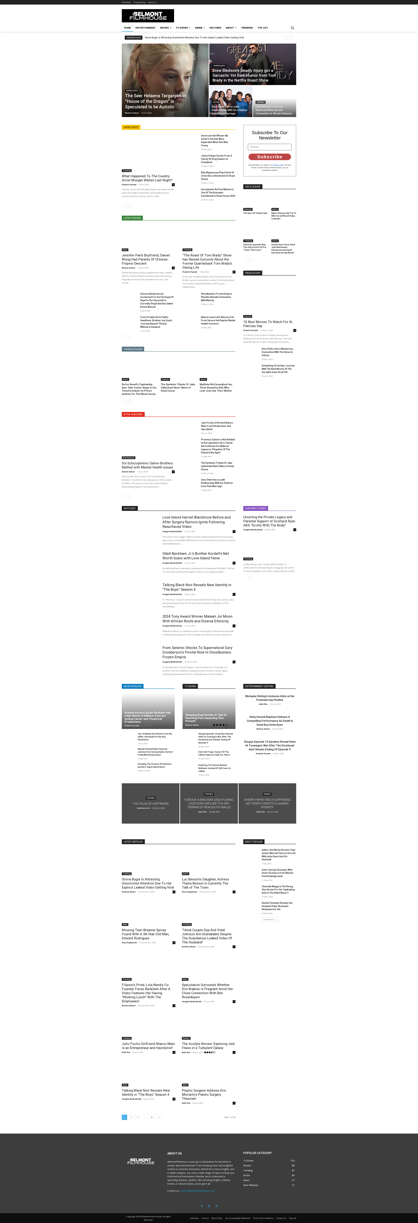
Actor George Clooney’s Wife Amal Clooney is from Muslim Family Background (277, 872)
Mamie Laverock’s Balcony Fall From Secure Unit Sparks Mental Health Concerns (218, 320)
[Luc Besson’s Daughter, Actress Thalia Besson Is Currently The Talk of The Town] (208, 861)
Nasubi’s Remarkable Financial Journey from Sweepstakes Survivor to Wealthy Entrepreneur (155, 752)
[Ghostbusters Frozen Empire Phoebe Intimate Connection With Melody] (190, 297)
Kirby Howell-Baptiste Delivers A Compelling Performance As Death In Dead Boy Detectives (270, 720)
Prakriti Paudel (129, 184)
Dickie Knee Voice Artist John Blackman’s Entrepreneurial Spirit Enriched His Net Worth (283, 248)
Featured (248, 209)
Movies (267, 794)
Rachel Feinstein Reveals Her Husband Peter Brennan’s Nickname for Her (277, 906)
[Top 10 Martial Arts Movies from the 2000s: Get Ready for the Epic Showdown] (128, 737)
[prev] (286, 38)
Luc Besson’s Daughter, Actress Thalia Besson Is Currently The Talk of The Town (205, 883)
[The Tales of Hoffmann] (150, 803)
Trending (261, 102)
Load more (269, 919)
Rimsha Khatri (129, 892)
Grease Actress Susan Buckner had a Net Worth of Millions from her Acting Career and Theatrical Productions (147, 717)
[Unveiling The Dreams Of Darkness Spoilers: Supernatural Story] (128, 768)
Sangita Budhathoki (172, 531)
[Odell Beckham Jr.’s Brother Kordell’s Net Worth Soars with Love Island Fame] (140, 564)
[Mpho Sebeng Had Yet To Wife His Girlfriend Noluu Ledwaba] (283, 202)
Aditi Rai (263, 704)
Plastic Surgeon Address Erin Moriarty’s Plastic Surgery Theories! (204, 1095)
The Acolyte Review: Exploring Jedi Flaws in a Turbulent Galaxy (208, 1046)
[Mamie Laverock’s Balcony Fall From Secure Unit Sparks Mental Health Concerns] (190, 321)
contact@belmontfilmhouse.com (197, 1190)
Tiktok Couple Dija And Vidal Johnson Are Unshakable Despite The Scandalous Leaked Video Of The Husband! (207, 936)
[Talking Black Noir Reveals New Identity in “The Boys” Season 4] (140, 595)
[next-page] (129, 206)
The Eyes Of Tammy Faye (255, 213)
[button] (292, 28)
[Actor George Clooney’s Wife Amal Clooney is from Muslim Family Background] (251, 873)
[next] (291, 38)
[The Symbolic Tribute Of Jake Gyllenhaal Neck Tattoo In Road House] (179, 368)
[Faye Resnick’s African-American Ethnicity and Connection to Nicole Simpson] (274, 101)
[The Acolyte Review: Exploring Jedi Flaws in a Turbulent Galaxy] (208, 1026)
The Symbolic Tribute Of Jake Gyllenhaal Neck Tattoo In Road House (178, 387)
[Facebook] (202, 1206)
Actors (216, 102)
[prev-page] (124, 206)
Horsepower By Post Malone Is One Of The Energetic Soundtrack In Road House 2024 (218, 192)
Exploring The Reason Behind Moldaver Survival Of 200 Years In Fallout (214, 768)
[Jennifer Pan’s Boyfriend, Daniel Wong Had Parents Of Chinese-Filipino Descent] (148, 238)
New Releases (132, 91)
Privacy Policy (279, 165)
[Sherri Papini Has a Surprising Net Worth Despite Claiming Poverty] (267, 803)
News (125, 250)
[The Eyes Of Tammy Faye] (255, 202)
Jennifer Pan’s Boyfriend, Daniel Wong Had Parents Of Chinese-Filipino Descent (146, 259)
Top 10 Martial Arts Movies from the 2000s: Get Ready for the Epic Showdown (155, 737)
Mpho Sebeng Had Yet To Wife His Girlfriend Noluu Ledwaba (283, 216)
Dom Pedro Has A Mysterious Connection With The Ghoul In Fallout (277, 352)
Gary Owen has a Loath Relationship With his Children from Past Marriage (217, 483)
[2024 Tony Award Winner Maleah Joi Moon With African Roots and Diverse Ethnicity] (140, 627)
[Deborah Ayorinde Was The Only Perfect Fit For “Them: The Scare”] (255, 233)
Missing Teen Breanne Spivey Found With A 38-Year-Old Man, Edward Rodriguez (145, 934)
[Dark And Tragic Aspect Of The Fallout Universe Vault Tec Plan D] (189, 755)
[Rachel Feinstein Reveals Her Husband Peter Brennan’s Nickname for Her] (251, 907)
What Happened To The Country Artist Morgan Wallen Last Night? (147, 178)
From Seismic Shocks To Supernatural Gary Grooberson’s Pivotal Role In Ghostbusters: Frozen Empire (197, 652)
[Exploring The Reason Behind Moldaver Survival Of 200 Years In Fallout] (189, 769)
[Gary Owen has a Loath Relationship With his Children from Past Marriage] (230, 101)
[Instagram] (209, 1206)
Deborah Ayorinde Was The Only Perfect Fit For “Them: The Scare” (254, 247)
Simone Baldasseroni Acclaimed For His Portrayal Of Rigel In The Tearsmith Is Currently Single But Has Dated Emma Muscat (157, 300)
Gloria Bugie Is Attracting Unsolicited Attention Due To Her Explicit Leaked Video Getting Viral (194, 37)
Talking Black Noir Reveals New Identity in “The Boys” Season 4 (146, 1093)
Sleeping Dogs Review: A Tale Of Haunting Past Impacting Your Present (205, 718)
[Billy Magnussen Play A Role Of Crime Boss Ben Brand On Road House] (190, 176)
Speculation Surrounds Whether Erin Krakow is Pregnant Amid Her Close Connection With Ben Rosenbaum (207, 991)
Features (165, 379)
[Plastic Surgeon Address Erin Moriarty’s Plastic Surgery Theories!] (208, 1073)
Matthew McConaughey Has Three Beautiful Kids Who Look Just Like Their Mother (216, 387)
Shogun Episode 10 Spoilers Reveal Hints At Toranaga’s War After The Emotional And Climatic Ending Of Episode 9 (270, 745)
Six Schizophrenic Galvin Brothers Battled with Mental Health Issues (147, 465)
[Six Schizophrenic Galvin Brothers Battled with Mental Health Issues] (148, 440)
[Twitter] (216, 1206)
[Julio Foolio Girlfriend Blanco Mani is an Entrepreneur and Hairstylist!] (190, 426)
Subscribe (269, 156)
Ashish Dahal (128, 471)
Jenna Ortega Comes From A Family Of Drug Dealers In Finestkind (216, 159)
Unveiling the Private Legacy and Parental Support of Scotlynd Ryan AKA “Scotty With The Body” (269, 521)
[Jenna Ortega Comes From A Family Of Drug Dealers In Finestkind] (190, 159)
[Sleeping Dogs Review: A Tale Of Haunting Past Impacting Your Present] (209, 711)
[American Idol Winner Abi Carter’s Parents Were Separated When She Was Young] (190, 139)
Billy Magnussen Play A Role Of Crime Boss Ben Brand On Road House (218, 175)
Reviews (186, 1038)
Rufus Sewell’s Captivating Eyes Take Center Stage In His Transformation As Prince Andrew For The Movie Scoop (139, 389)
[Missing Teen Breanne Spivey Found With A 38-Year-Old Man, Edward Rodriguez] (148, 912)
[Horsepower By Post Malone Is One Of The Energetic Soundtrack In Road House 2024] (190, 193)
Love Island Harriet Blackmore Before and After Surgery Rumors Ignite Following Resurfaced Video (196, 522)
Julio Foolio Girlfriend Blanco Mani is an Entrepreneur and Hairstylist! (217, 426)
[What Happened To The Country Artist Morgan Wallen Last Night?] (148, 153)
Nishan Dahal (128, 268)
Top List (247, 316)
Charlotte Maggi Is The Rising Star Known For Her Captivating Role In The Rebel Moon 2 (278, 889)
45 (152, 1117)
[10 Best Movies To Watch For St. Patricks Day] (269, 299)
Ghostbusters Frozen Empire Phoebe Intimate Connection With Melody (216, 297)
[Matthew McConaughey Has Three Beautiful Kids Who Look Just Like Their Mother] (217, 368)
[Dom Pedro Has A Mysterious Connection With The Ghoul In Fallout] (251, 352)
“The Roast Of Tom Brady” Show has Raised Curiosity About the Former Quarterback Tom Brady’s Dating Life (207, 261)
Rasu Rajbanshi (189, 892)
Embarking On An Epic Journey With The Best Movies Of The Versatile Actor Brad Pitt (278, 368)
